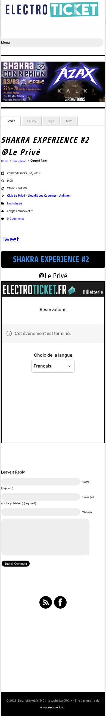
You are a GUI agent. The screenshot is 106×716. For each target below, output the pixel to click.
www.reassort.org (53, 707)
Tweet (10, 239)
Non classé (19, 160)
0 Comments (15, 218)
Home (4, 160)
